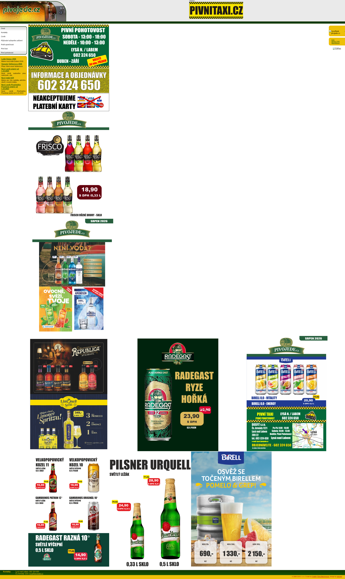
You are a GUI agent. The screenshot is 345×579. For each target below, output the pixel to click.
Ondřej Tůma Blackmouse (320, 576)
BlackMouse (336, 43)
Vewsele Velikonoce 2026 (11, 64)
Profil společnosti (7, 45)
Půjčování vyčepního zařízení (12, 41)
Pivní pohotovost (7, 53)
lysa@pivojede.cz (36, 574)
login (333, 40)
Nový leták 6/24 (7, 78)
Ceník (3, 36)
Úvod (3, 28)
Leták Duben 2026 (8, 59)
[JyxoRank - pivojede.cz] (337, 33)
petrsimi (339, 576)
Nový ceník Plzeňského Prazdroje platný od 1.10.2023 (11, 87)
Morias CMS (336, 41)
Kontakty (4, 32)
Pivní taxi (4, 49)
